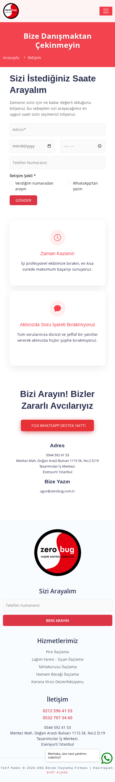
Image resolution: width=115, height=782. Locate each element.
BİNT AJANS (57, 772)
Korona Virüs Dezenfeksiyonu (57, 681)
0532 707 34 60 (57, 718)
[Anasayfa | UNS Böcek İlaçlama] (11, 11)
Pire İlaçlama (57, 651)
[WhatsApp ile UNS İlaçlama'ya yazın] (107, 757)
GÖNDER (23, 200)
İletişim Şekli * (23, 175)
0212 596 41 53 (57, 711)
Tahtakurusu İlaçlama (58, 666)
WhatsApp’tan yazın (85, 186)
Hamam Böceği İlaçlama (57, 674)
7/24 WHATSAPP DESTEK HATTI (58, 425)
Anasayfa (11, 57)
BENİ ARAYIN (57, 620)
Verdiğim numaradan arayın (34, 186)
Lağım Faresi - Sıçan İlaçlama (57, 659)
